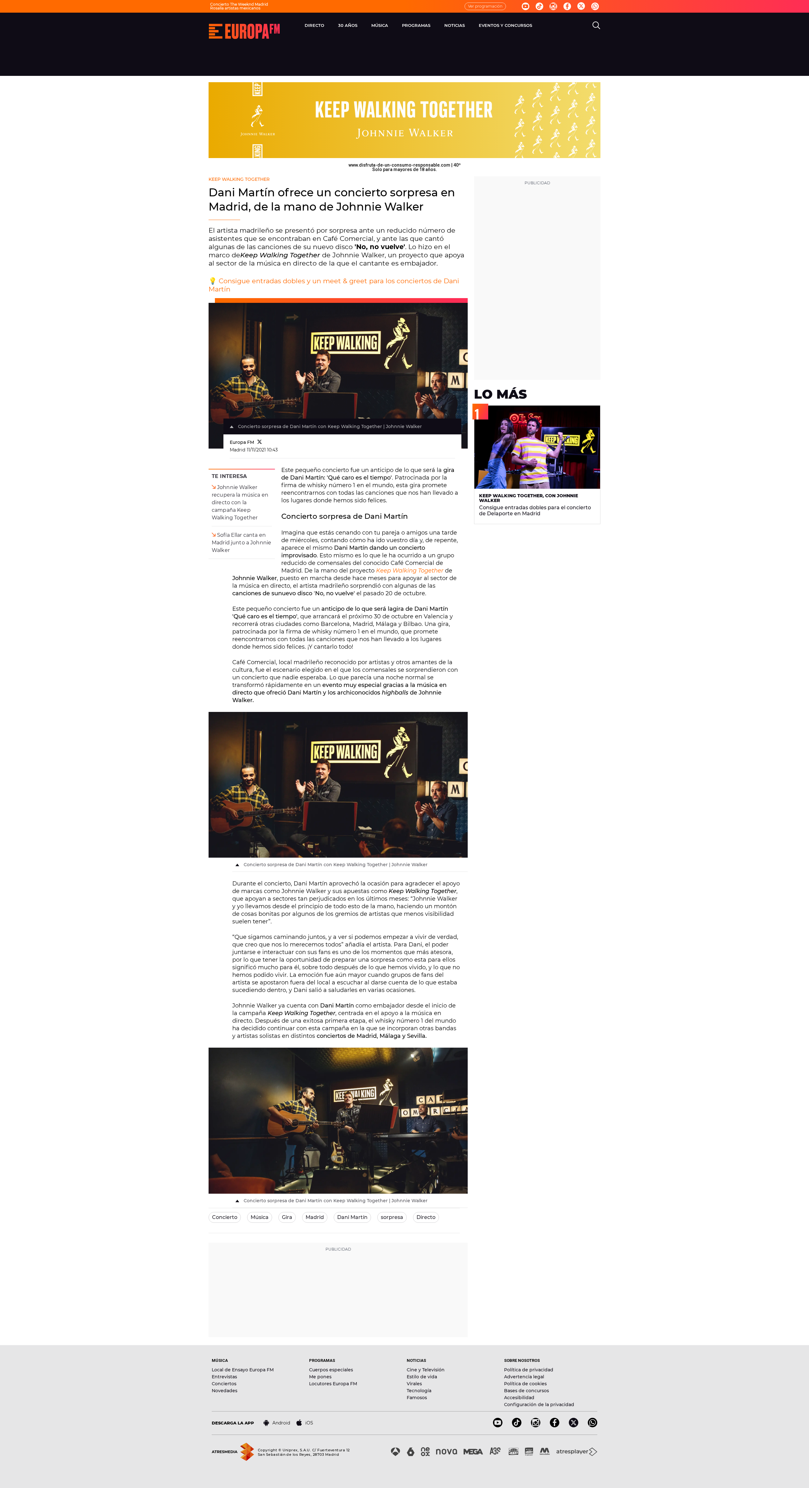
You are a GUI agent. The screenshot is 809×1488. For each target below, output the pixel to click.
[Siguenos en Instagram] (553, 6)
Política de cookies (525, 1384)
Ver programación (485, 6)
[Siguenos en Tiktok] (539, 6)
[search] (596, 25)
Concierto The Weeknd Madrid (239, 4)
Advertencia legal (524, 1377)
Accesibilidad (519, 1397)
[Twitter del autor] (259, 442)
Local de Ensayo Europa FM (243, 1370)
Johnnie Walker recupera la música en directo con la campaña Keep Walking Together (240, 502)
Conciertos (224, 1384)
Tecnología (419, 1390)
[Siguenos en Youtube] (525, 6)
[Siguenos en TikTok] (516, 1426)
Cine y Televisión (426, 1370)
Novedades (224, 1390)
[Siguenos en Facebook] (567, 6)
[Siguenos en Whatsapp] (595, 6)
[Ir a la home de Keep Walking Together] (404, 120)
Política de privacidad (528, 1370)
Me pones (320, 1377)
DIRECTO (314, 25)
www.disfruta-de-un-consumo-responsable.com (399, 165)
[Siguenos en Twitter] (581, 6)
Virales (414, 1384)
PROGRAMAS (416, 25)
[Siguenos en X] (573, 1426)
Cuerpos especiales (331, 1370)
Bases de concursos (526, 1390)
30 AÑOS (347, 25)
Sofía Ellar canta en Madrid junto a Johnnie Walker (241, 542)
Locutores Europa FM (333, 1384)
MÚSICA (379, 25)
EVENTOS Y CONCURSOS (505, 25)
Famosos (417, 1397)
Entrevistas (224, 1377)
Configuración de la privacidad (539, 1404)
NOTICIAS (454, 25)
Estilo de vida (422, 1377)
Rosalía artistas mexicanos (235, 8)
